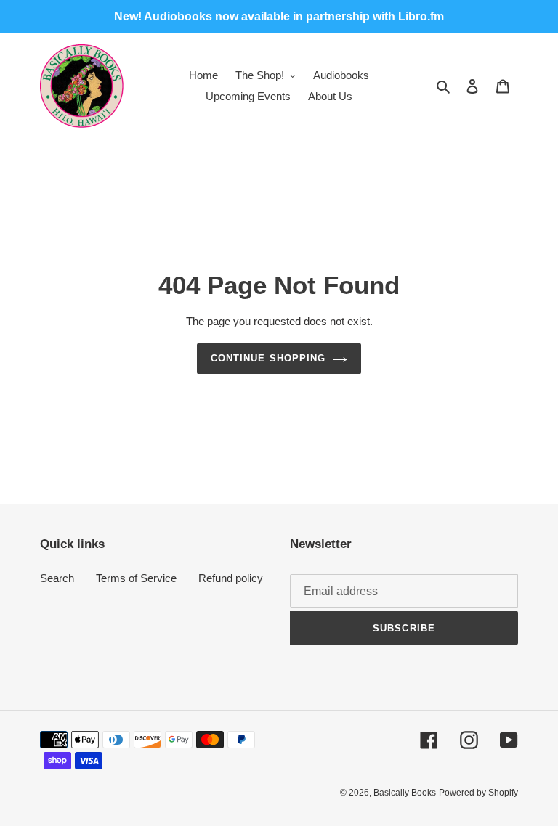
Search (57, 578)
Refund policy (230, 578)
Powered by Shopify (478, 793)
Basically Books (404, 793)
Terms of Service (136, 578)
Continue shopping (268, 358)
